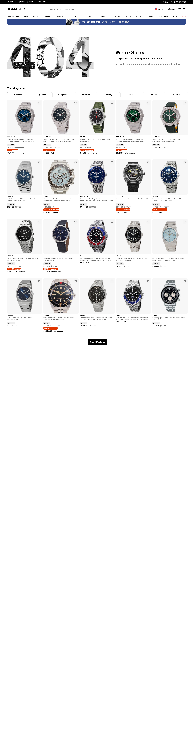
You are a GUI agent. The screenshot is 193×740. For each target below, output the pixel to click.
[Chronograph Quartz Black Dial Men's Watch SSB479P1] (185, 281)
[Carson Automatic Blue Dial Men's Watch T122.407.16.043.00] (75, 222)
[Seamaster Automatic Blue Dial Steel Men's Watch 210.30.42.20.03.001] (185, 162)
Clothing (139, 16)
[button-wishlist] (179, 9)
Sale (184, 16)
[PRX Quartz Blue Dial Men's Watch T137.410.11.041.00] (39, 281)
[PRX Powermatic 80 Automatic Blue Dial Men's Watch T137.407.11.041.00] (39, 162)
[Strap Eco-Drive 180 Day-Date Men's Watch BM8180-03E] (112, 103)
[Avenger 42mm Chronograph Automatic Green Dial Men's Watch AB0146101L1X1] (185, 103)
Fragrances (115, 16)
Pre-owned (163, 16)
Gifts (175, 16)
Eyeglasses (101, 16)
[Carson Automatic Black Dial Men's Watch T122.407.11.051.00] (39, 222)
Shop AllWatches (97, 342)
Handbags (72, 16)
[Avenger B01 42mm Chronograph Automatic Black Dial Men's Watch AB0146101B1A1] (75, 103)
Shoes (151, 16)
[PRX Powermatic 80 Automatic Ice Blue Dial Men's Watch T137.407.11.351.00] (185, 222)
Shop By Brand (13, 16)
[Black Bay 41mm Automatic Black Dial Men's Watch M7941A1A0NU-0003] (148, 222)
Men (26, 16)
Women (36, 16)
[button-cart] (184, 9)
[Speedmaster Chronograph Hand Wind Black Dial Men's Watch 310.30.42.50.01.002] (112, 281)
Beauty (128, 16)
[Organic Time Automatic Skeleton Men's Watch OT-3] (148, 162)
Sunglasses (86, 16)
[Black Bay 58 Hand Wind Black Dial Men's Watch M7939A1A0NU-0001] (75, 281)
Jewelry (60, 16)
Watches (47, 16)
